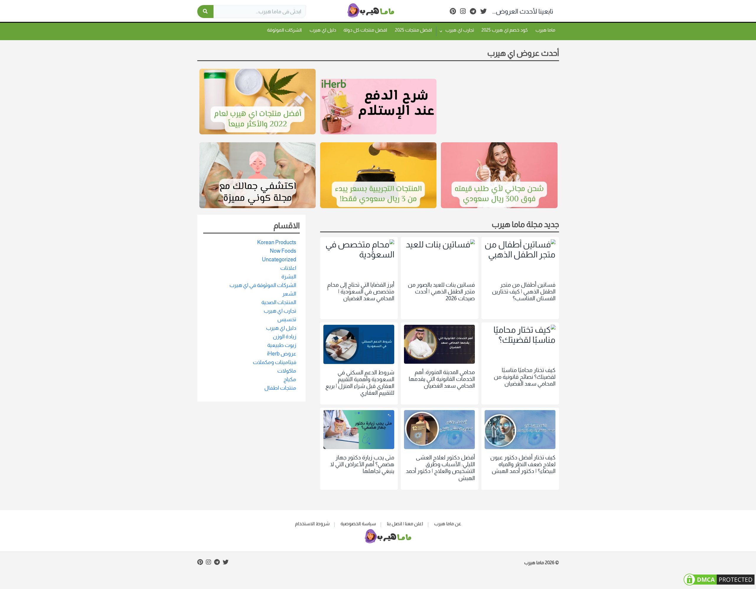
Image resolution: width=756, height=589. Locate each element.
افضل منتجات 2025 (413, 29)
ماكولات (286, 371)
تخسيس (286, 319)
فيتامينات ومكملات (274, 362)
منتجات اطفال (280, 388)
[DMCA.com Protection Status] (719, 584)
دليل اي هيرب (322, 29)
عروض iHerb (281, 354)
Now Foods (283, 251)
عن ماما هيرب (447, 523)
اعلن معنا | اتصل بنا (405, 523)
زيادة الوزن (284, 337)
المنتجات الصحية (278, 302)
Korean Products (276, 242)
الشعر (289, 294)
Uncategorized (279, 259)
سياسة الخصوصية (358, 523)
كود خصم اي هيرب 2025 (504, 29)
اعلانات (288, 268)
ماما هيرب (545, 29)
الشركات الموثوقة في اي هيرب (262, 285)
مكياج (290, 379)
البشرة (288, 277)
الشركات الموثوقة (284, 29)
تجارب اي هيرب (459, 29)
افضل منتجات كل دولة (365, 29)
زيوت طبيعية (281, 345)
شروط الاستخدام (312, 523)
